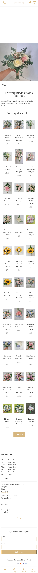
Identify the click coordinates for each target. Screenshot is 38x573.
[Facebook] (30, 2)
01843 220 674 (9, 510)
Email (3, 544)
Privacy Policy (6, 498)
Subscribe (19, 552)
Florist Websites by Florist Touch (19, 560)
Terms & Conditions (9, 495)
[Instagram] (35, 2)
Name (3, 536)
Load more (19, 434)
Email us (4, 512)
